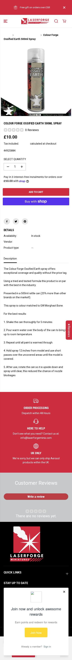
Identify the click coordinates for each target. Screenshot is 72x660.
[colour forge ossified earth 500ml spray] (36, 81)
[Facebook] (7, 221)
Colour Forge (38, 241)
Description (10, 258)
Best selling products (27, 34)
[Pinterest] (25, 221)
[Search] (56, 21)
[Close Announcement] (64, 7)
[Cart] (64, 21)
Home (7, 34)
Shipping (24, 143)
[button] (6, 21)
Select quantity (15, 159)
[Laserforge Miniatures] (35, 21)
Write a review (36, 496)
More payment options (36, 209)
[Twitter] (16, 221)
